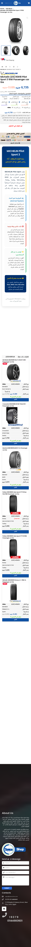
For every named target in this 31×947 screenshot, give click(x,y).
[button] (2, 3)
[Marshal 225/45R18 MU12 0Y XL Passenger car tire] (15, 460)
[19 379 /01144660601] (3, 899)
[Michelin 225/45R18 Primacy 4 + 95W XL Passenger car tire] (15, 592)
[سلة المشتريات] (29, 3)
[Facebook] (4, 909)
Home (2, 9)
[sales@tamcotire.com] (3, 896)
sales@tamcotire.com (11, 896)
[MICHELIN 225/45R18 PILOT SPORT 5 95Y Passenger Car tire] (15, 372)
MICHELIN (9, 9)
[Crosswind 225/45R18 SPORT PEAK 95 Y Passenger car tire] (15, 416)
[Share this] (6, 66)
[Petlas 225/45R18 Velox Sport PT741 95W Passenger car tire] (15, 548)
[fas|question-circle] (29, 102)
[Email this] (2, 66)
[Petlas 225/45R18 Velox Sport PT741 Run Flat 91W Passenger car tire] (15, 504)
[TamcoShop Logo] (17, 3)
